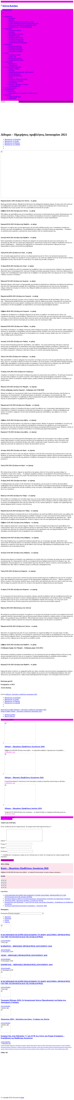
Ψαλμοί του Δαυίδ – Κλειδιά (24, 1045)
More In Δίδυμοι (10, 716)
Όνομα (3, 844)
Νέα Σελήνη (24, 1049)
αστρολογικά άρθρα (5, 1045)
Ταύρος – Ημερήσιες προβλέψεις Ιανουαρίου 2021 (21, 711)
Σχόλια (7, 920)
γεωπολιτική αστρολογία (48, 1047)
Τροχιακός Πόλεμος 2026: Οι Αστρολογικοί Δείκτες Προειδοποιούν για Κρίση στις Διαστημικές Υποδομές (37, 899)
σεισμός (52, 1049)
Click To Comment (6, 819)
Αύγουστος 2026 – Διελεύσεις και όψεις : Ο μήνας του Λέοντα (24, 900)
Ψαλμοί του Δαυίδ (41, 1045)
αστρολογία (12, 1045)
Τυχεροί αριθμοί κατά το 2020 (61, 1049)
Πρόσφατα (8, 918)
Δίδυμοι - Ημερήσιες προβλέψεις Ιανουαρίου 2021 (21, 694)
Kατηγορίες (4, 913)
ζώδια (16, 1045)
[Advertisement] (37, 117)
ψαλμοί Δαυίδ (49, 1045)
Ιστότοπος (4, 851)
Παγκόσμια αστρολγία (59, 1047)
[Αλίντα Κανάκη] (9, 5)
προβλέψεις (19, 1047)
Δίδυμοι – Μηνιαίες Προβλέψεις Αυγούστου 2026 (24, 778)
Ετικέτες (7, 922)
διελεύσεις (34, 1047)
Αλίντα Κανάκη (5, 940)
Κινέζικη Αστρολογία (27, 1047)
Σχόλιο (3, 841)
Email (3, 847)
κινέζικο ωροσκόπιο (31, 1049)
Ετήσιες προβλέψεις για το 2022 (43, 1049)
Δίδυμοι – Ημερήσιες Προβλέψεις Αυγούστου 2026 (25, 747)
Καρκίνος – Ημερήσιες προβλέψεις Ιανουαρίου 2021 (23, 709)
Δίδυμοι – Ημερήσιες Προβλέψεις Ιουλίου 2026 (23, 808)
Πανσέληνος (14, 1047)
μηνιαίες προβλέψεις (65, 1045)
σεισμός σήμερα (17, 1049)
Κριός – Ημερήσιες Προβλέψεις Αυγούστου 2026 (24, 868)
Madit (22, 1097)
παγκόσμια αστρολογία (6, 1047)
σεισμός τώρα (40, 1047)
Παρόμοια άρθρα (10, 714)
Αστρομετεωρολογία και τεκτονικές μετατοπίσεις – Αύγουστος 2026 (26, 906)
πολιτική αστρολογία (9, 1049)
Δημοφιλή (8, 917)
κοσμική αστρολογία (56, 1045)
